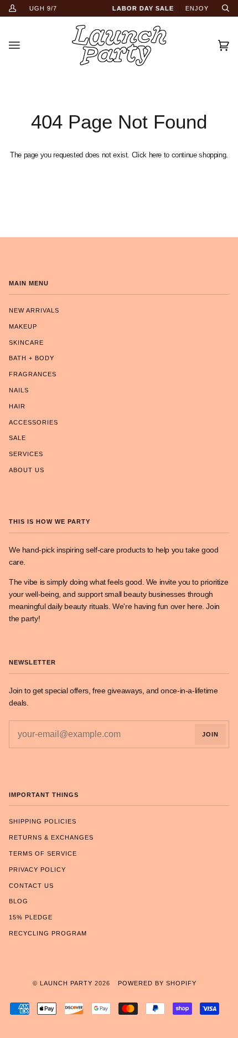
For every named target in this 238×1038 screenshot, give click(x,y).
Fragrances (32, 374)
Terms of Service (43, 853)
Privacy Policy (37, 869)
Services (26, 454)
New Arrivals (34, 310)
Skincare (26, 342)
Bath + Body (31, 358)
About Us (26, 470)
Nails (19, 390)
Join (210, 734)
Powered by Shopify (157, 983)
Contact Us (31, 885)
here (155, 155)
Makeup (23, 326)
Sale (17, 437)
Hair (17, 406)
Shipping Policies (42, 821)
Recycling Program (48, 933)
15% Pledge (31, 917)
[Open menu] (25, 45)
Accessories (33, 422)
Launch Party (66, 983)
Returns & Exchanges (51, 837)
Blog (18, 901)
